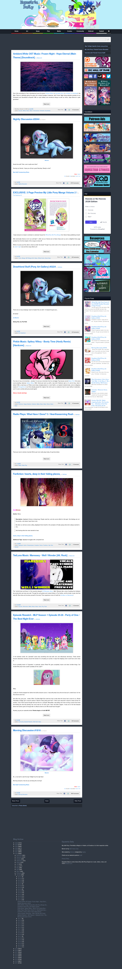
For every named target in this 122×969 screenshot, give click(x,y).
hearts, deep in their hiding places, (23, 535)
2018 (16, 950)
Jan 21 (19, 894)
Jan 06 (19, 938)
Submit (101, 31)
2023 (16, 848)
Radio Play (24, 465)
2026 (16, 843)
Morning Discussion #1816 (27, 730)
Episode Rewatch (28, 721)
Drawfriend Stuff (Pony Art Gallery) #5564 (98, 317)
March (18, 871)
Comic (19, 258)
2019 (16, 948)
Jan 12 (19, 927)
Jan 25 (19, 887)
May (18, 868)
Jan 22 (19, 892)
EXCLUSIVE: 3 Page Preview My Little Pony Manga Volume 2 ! (45, 192)
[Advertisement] (97, 423)
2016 (16, 954)
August (18, 862)
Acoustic (20, 110)
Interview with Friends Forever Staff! (95, 53)
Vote (65, 176)
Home (16, 31)
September (19, 860)
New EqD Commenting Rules (21, 172)
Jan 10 (19, 931)
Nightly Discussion (22, 184)
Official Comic (41, 258)
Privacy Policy (65, 858)
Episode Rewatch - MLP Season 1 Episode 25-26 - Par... (32, 915)
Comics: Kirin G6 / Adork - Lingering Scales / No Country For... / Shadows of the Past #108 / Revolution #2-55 (100, 402)
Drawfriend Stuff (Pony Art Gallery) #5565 (98, 327)
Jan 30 (19, 878)
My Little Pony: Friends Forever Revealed (96, 49)
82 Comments (75, 721)
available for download (72, 93)
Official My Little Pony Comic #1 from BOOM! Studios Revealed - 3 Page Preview (100, 304)
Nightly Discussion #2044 (26, 119)
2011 (16, 963)
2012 (16, 961)
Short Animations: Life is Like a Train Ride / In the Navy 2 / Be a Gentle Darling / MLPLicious (100, 381)
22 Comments (75, 257)
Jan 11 (19, 929)
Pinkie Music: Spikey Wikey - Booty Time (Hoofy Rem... (32, 908)
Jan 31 (19, 876)
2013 (16, 959)
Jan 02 (19, 945)
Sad (49, 545)
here (80, 855)
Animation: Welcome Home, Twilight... (99, 390)
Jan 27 (19, 884)
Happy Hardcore (27, 404)
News (38, 31)
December (19, 855)
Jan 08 (19, 934)
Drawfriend (22, 333)
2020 (16, 853)
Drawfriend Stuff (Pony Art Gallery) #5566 (98, 338)
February (19, 873)
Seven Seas (48, 258)
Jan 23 (19, 891)
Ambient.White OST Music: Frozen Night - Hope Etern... (32, 901)
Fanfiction (45, 545)
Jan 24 (19, 889)
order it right (17, 247)
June (18, 866)
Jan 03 (19, 943)
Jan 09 (19, 932)
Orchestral (42, 110)
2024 (16, 846)
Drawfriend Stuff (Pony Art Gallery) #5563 (98, 369)
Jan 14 (19, 924)
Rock (45, 606)
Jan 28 (19, 882)
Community (80, 31)
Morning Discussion (22, 794)
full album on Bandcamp (67, 595)
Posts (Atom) (23, 805)
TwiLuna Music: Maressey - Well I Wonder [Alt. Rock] (40, 555)
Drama (41, 545)
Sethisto (72, 852)
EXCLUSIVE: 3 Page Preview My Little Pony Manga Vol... (32, 905)
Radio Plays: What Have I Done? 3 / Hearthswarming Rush (43, 414)
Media (59, 31)
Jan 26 (19, 885)
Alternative (25, 606)
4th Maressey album (47, 591)
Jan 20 (19, 896)
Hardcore (34, 404)
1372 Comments (75, 183)
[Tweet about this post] (69, 109)
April (18, 869)
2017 (16, 952)
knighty (84, 852)
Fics (48, 31)
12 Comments (75, 332)
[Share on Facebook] (65, 109)
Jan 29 (19, 880)
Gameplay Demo (59, 93)
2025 (16, 844)
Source (47, 160)
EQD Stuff (35, 721)
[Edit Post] (34, 109)
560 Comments (75, 793)
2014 (16, 957)
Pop (43, 606)
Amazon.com (68, 863)
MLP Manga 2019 (30, 258)
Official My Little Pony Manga (53, 235)
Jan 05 (19, 940)
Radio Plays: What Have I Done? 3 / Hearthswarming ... (32, 910)
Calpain (78, 174)
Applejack (20, 545)
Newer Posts (15, 801)
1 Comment (76, 464)
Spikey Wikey (30, 383)
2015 (16, 956)
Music (27, 110)
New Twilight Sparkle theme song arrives (96, 46)
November (19, 857)
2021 (16, 852)
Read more (46, 104)
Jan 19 (19, 898)
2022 (16, 850)
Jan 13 (19, 925)
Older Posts (78, 801)
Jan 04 (19, 941)
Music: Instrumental (34, 110)
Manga (23, 258)
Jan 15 (19, 922)
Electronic (20, 404)
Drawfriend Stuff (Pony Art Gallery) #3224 (34, 266)
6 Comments (75, 109)
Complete (36, 545)
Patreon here (77, 176)
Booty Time (72, 381)
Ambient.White (49, 93)
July (18, 864)
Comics (69, 31)
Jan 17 (19, 918)
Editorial (90, 31)
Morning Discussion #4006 (99, 348)
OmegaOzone (22, 387)
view (70, 176)
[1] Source (16, 318)
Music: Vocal (38, 606)
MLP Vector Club (74, 849)
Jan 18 (19, 899)
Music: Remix (47, 404)
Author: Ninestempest (29, 545)
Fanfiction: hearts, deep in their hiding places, (36, 473)
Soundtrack (47, 110)
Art (27, 31)
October (19, 859)
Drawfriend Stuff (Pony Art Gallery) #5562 (98, 359)
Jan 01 (19, 947)
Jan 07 (19, 936)
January (19, 875)
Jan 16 (19, 920)
